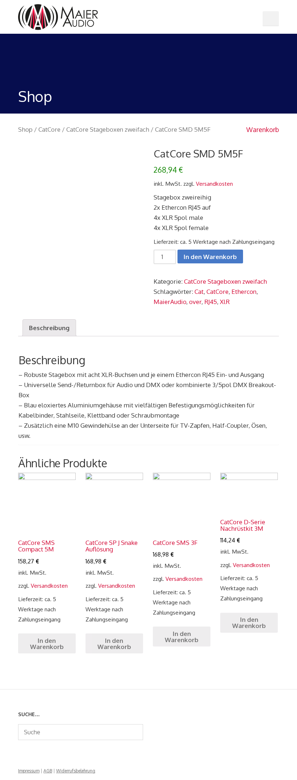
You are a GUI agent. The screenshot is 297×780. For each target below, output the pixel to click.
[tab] (49, 327)
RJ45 (210, 301)
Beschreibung (49, 328)
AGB (47, 770)
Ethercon (243, 291)
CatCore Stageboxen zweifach (107, 129)
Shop (25, 129)
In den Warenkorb (210, 256)
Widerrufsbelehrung (75, 770)
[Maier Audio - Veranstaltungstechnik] (58, 16)
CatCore (49, 129)
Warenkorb (262, 130)
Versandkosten (214, 183)
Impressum (28, 770)
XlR (225, 301)
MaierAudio (170, 301)
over (195, 301)
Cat (199, 291)
